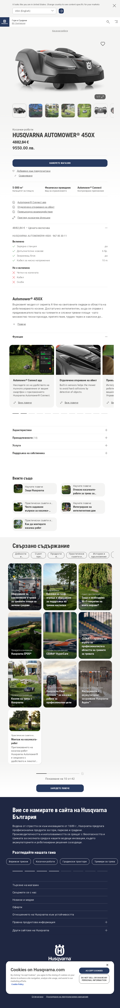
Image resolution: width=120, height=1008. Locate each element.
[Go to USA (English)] (61, 10)
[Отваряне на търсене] (108, 22)
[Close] (107, 965)
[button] (102, 44)
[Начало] (4, 22)
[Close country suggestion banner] (114, 5)
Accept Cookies (94, 970)
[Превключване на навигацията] (116, 22)
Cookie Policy (17, 984)
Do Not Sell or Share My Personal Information (94, 979)
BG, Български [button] (18, 23)
